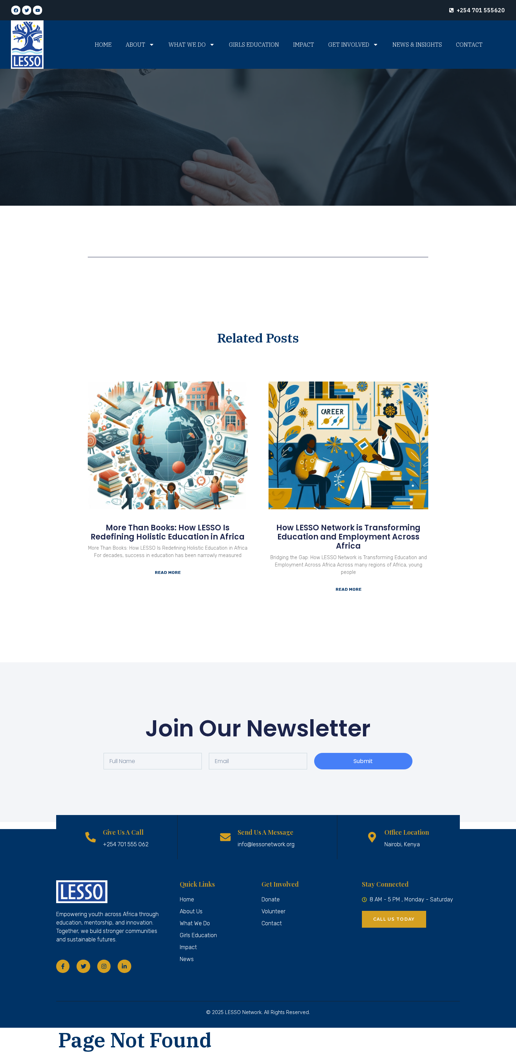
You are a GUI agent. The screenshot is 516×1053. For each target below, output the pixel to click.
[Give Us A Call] (90, 837)
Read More (168, 572)
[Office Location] (372, 837)
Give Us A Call (123, 832)
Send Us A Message (265, 832)
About (135, 44)
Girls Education (254, 44)
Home (103, 44)
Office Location (406, 832)
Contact (469, 44)
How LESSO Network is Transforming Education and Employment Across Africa (348, 537)
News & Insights (417, 44)
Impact (303, 44)
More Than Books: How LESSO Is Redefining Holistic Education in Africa (168, 532)
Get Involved (348, 44)
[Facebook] (15, 10)
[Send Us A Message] (225, 837)
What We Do (187, 44)
